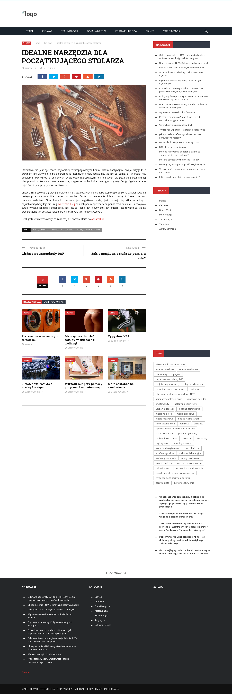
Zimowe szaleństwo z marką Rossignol (37, 385)
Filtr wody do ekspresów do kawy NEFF (179, 142)
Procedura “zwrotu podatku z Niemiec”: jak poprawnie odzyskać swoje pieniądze (181, 90)
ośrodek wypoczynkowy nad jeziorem (175, 428)
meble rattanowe (164, 418)
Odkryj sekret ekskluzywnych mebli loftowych (182, 67)
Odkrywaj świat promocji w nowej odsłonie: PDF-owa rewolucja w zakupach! (183, 98)
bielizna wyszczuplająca (168, 374)
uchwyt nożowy (164, 468)
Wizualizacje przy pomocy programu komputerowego (84, 385)
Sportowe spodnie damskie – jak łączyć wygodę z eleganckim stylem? (181, 515)
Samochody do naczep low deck (175, 124)
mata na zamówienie (189, 408)
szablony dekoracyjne (190, 453)
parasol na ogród (165, 433)
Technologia (69, 31)
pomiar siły (201, 438)
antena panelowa (165, 369)
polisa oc (186, 438)
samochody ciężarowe (167, 448)
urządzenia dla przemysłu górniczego (175, 472)
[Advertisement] (148, 13)
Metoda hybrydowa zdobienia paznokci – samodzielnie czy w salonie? (180, 153)
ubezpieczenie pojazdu (189, 463)
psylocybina (162, 443)
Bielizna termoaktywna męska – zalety (179, 159)
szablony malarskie (166, 458)
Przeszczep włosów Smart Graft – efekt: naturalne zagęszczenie (48, 660)
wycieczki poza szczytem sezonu (173, 477)
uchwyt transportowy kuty (189, 468)
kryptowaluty (162, 403)
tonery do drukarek (191, 458)
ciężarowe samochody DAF (169, 379)
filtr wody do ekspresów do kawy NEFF (175, 394)
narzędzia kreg (40, 230)
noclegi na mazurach (189, 418)
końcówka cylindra (196, 398)
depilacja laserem (193, 384)
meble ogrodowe (185, 413)
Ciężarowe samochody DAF (43, 254)
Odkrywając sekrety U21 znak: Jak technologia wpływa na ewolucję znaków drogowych (182, 56)
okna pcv (198, 423)
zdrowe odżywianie (184, 482)
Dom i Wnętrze (96, 31)
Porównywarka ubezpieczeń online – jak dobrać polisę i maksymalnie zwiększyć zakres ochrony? (182, 540)
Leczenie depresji (165, 408)
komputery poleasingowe (169, 398)
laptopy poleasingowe (185, 403)
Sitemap (26, 672)
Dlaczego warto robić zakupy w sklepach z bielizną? (80, 339)
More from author (54, 301)
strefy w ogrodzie (165, 453)
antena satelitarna (188, 369)
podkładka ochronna (166, 438)
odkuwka (184, 423)
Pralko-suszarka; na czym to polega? (40, 338)
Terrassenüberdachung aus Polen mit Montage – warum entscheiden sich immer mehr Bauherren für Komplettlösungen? (183, 527)
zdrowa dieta (162, 482)
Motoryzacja (171, 31)
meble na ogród (164, 413)
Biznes (150, 31)
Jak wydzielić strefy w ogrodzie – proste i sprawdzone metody (180, 136)
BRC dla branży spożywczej (173, 147)
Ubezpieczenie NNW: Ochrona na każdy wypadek (184, 62)
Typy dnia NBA (119, 336)
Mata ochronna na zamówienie (121, 385)
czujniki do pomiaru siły (168, 384)
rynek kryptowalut (182, 443)
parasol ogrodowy (187, 433)
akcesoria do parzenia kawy (170, 364)
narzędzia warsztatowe (88, 230)
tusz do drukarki (164, 463)
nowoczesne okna (165, 423)
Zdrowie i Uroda (126, 31)
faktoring (194, 389)
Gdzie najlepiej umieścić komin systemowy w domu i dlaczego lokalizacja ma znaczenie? (184, 552)
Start (29, 31)
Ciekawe (47, 31)
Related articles (32, 301)
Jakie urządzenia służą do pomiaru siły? (179, 177)
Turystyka (164, 223)
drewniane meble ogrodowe (170, 389)
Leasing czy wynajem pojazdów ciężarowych (182, 164)
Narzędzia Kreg (66, 204)
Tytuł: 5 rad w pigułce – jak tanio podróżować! (182, 129)
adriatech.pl (97, 219)
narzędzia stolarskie (62, 230)
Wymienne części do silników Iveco (177, 112)
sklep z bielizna (191, 448)
